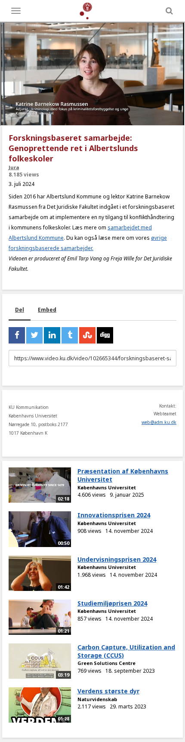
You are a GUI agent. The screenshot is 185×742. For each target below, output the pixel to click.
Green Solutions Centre (106, 663)
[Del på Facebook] (17, 335)
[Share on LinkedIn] (52, 335)
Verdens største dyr (108, 691)
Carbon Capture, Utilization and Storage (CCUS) (126, 651)
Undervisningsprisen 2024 (116, 559)
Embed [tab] (47, 309)
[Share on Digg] (105, 335)
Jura (14, 167)
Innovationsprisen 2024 (113, 515)
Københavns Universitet (106, 487)
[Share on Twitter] (34, 335)
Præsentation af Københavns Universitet (122, 475)
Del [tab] (19, 309)
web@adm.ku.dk (159, 422)
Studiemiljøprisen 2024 (112, 603)
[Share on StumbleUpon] (87, 335)
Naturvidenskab (97, 699)
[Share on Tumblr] (70, 335)
